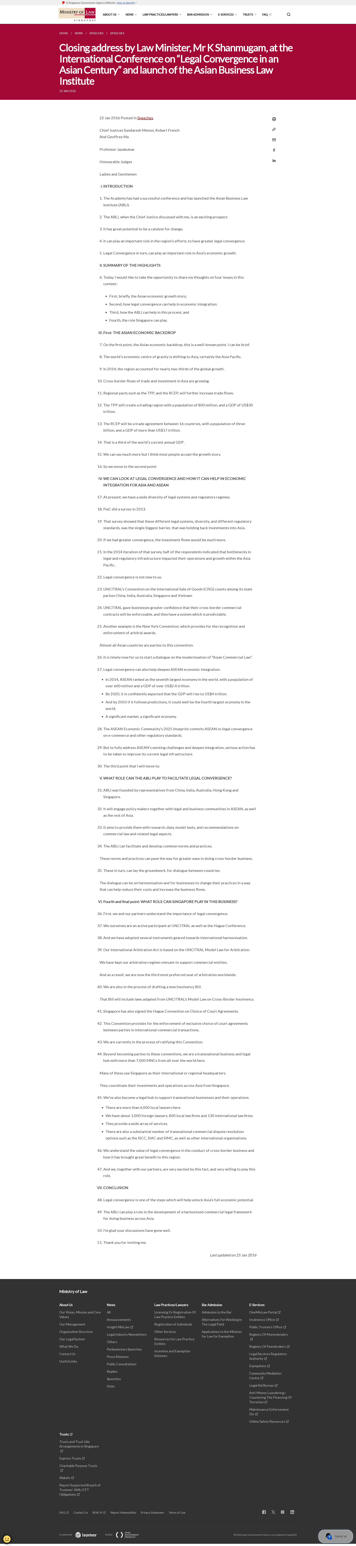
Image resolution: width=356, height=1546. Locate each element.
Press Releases (118, 1357)
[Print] (272, 119)
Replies (112, 1371)
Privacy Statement (152, 1512)
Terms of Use (177, 1512)
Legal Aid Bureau (261, 1385)
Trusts (248, 14)
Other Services (165, 1332)
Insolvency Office (262, 1320)
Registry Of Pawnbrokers (267, 1346)
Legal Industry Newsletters (127, 1334)
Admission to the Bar (217, 1312)
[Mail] (272, 137)
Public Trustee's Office (265, 1327)
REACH (97, 1512)
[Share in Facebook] (272, 148)
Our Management (72, 1324)
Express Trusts (70, 1458)
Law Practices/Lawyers (160, 14)
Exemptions (257, 1366)
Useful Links (68, 1361)
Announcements (119, 1320)
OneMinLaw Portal (263, 1312)
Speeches (145, 118)
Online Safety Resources (267, 1421)
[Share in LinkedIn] (272, 158)
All (109, 1312)
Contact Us (67, 1354)
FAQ (265, 14)
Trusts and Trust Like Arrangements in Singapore (79, 1444)
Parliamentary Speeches (124, 1349)
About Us (109, 14)
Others (112, 1342)
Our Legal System (72, 1339)
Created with (65, 1534)
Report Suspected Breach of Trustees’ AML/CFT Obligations (79, 1489)
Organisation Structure (76, 1332)
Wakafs (64, 1478)
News (130, 14)
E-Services (226, 14)
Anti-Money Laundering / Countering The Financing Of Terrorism (270, 1397)
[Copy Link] (272, 129)
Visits (111, 1386)
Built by (109, 1534)
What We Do (68, 1346)
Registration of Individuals (173, 1324)
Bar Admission (198, 14)
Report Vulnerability (123, 1512)
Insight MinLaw (118, 1327)
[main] (178, 651)
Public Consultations (121, 1364)
